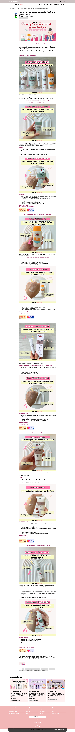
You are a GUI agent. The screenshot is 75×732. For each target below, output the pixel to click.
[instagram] (62, 1)
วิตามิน (27, 713)
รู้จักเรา (53, 709)
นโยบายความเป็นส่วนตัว (15, 730)
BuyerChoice (28, 46)
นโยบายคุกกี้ (23, 730)
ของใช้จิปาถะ (42, 713)
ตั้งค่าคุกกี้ (55, 729)
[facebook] (60, 1)
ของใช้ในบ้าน (42, 709)
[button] (58, 1)
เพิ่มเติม (62, 4)
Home (10, 8)
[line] (64, 1)
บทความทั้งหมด (14, 8)
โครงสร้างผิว (11, 709)
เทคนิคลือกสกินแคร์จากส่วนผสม (14, 713)
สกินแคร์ (27, 709)
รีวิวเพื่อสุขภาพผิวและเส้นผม (22, 8)
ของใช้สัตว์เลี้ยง (42, 711)
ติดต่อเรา (53, 711)
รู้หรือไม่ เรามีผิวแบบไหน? (13, 711)
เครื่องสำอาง (28, 711)
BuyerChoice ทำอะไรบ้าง (55, 713)
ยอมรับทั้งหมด (61, 729)
